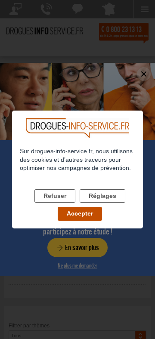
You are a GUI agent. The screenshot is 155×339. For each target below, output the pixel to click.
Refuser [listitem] (54, 195)
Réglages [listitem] (102, 195)
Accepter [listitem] (80, 213)
